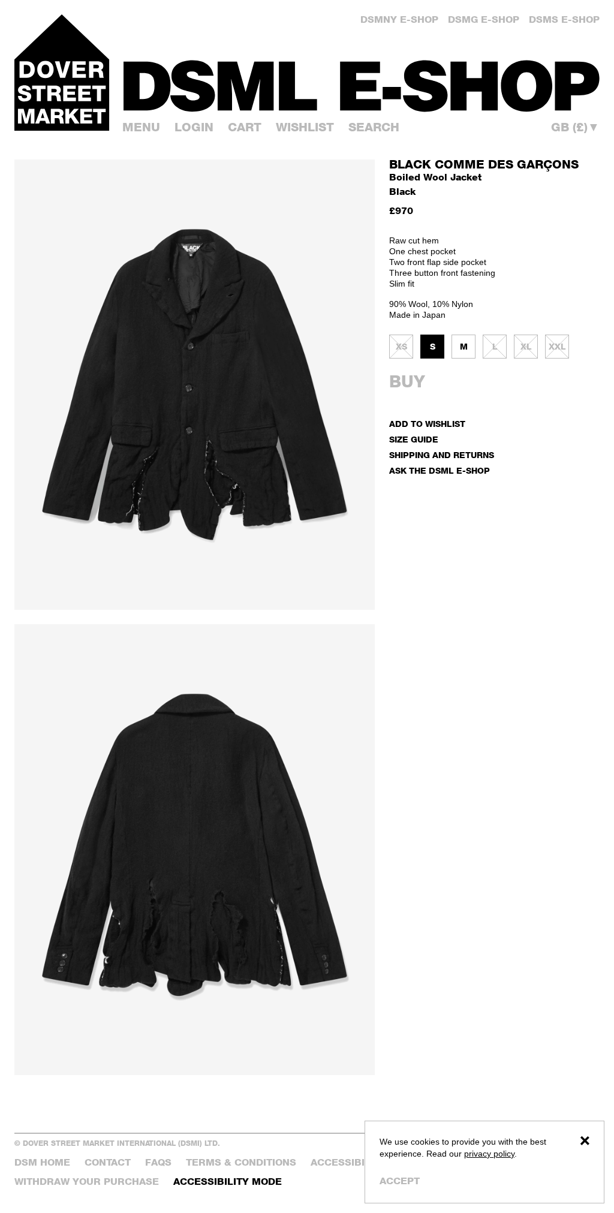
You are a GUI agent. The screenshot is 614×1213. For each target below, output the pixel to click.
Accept (400, 1181)
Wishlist (305, 127)
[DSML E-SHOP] (362, 86)
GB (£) (575, 127)
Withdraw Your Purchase (86, 1181)
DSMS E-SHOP (564, 19)
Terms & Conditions (241, 1162)
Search (373, 127)
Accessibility (348, 1162)
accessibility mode (227, 1181)
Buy (407, 381)
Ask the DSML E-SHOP (439, 470)
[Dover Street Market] (61, 72)
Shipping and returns (441, 455)
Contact (108, 1162)
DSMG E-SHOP (483, 19)
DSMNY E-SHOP (399, 19)
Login (193, 127)
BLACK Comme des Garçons (484, 164)
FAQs (158, 1162)
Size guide (413, 439)
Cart (244, 127)
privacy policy (489, 1153)
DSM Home (42, 1162)
